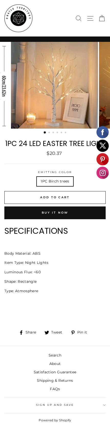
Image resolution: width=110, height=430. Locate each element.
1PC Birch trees (55, 181)
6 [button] (66, 133)
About (55, 364)
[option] (55, 85)
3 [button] (53, 133)
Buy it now (55, 212)
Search (55, 355)
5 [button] (62, 133)
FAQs (55, 389)
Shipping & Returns (55, 380)
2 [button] (49, 133)
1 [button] (45, 132)
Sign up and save (55, 405)
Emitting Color (55, 172)
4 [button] (58, 133)
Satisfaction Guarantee (55, 372)
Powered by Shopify (55, 420)
